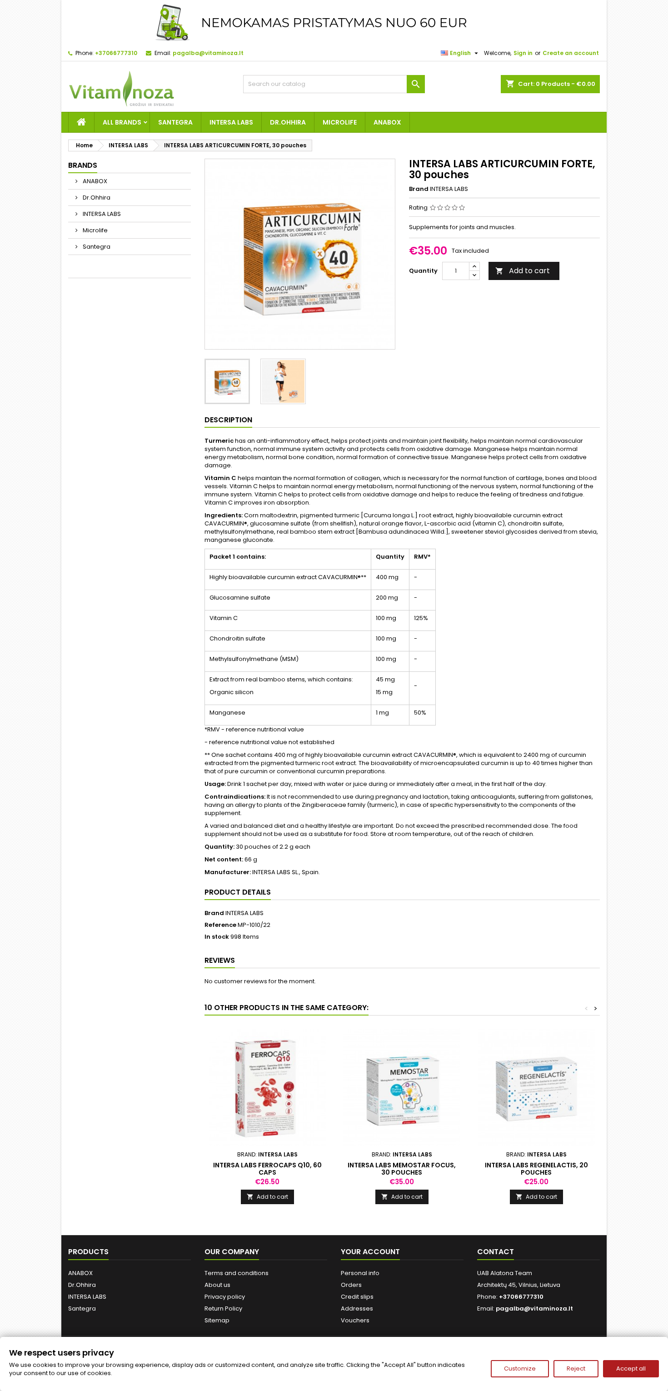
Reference (220, 925)
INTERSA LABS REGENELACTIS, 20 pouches (536, 1169)
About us (217, 1285)
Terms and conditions (236, 1273)
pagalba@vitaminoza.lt (208, 53)
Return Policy (223, 1308)
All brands (122, 122)
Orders (351, 1285)
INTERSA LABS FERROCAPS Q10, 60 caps (267, 1169)
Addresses (357, 1308)
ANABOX (387, 122)
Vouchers (355, 1320)
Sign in (523, 53)
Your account (370, 1251)
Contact (495, 1251)
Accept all (631, 1368)
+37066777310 (116, 53)
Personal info (360, 1273)
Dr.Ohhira (288, 122)
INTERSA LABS (231, 122)
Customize (520, 1368)
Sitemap (216, 1320)
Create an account (571, 53)
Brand (419, 189)
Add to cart (522, 270)
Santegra (175, 122)
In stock (216, 937)
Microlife (340, 122)
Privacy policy (224, 1296)
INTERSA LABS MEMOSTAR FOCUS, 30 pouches (402, 1169)
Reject (576, 1368)
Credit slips (357, 1296)
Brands (82, 165)
